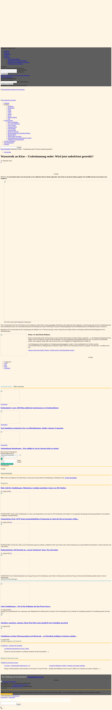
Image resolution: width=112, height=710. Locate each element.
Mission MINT (12, 135)
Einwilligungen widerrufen (15, 64)
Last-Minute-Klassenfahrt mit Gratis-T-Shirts (16, 648)
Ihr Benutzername (22, 70)
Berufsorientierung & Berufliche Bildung (19, 133)
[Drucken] (48, 168)
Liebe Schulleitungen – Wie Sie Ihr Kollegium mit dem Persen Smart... (26, 606)
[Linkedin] (35, 168)
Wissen (10, 114)
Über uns (6, 52)
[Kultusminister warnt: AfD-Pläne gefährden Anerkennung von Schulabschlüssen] (10, 403)
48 (11, 522)
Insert (18, 704)
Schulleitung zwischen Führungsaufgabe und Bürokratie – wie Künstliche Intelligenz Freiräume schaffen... (39, 636)
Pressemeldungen (9, 142)
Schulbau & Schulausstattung (16, 139)
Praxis (9, 109)
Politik (9, 111)
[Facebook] (16, 168)
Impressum (7, 57)
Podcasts (6, 144)
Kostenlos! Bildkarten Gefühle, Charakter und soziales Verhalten (67, 665)
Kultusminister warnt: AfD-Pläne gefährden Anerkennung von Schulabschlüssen (29, 408)
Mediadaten (7, 54)
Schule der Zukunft (13, 131)
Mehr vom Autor (19, 386)
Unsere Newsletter (6, 473)
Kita (9, 119)
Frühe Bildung (12, 128)
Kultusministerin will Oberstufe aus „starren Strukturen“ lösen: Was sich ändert (29, 550)
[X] (23, 168)
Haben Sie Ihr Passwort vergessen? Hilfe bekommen (15, 75)
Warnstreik (7, 368)
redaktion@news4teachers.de (21, 685)
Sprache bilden (12, 130)
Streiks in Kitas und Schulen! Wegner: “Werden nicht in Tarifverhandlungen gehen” (51, 350)
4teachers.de (16, 696)
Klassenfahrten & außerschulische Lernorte (19, 138)
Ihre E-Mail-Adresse (22, 82)
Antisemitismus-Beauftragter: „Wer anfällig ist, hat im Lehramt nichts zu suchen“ (30, 448)
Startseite (6, 51)
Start (2, 149)
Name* (19, 460)
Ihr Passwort (20, 72)
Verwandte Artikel (6, 386)
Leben (9, 112)
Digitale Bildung (12, 117)
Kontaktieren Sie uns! (35, 677)
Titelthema (10, 106)
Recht (9, 116)
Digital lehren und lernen (14, 136)
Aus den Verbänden (9, 141)
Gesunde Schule (12, 127)
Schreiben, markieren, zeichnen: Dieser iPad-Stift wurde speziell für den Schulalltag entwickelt (34, 623)
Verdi (5, 366)
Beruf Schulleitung (13, 122)
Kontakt (6, 56)
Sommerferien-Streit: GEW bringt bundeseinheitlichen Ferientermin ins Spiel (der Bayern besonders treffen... (40, 519)
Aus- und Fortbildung (14, 123)
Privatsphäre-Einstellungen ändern (17, 60)
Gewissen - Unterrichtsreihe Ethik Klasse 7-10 (17, 665)
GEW (5, 363)
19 (11, 553)
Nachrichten (11, 108)
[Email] (42, 168)
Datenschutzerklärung (14, 59)
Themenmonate (8, 120)
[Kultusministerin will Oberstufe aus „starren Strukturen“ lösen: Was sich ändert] (15, 574)
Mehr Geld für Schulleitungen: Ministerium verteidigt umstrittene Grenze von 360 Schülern (33, 488)
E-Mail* (19, 462)
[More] (54, 168)
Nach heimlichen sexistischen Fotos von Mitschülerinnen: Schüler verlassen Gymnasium (32, 428)
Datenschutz (4, 697)
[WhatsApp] (29, 168)
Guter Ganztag (12, 125)
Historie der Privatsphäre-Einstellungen (18, 62)
